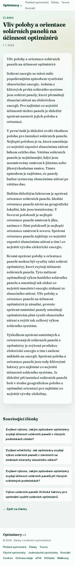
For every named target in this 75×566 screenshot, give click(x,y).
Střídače (49, 558)
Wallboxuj (62, 558)
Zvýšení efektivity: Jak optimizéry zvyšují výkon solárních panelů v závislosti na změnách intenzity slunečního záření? (34, 455)
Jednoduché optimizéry (43, 552)
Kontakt (30, 8)
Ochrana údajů (24, 558)
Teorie (65, 2)
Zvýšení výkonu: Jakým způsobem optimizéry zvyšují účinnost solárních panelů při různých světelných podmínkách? (37, 475)
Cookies (8, 558)
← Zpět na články (15, 509)
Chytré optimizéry (14, 552)
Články (55, 2)
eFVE (38, 558)
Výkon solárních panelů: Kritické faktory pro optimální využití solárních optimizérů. (36, 494)
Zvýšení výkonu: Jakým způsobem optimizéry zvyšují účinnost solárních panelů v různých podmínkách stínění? (37, 434)
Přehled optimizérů (37, 2)
